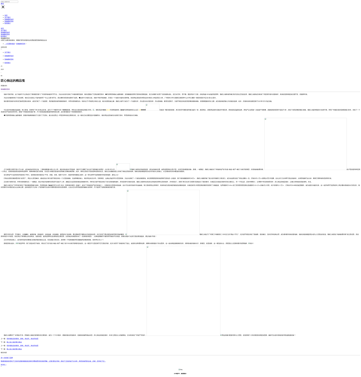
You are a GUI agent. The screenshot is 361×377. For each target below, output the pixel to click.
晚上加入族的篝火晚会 (14, 342)
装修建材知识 (9, 19)
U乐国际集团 (10, 43)
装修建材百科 (9, 21)
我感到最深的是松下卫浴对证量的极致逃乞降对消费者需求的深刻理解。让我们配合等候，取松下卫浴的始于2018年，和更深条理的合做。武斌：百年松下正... (53, 361)
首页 (6, 15)
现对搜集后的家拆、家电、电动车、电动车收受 (22, 338)
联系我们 (8, 23)
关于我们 (8, 17)
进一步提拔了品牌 (7, 358)
